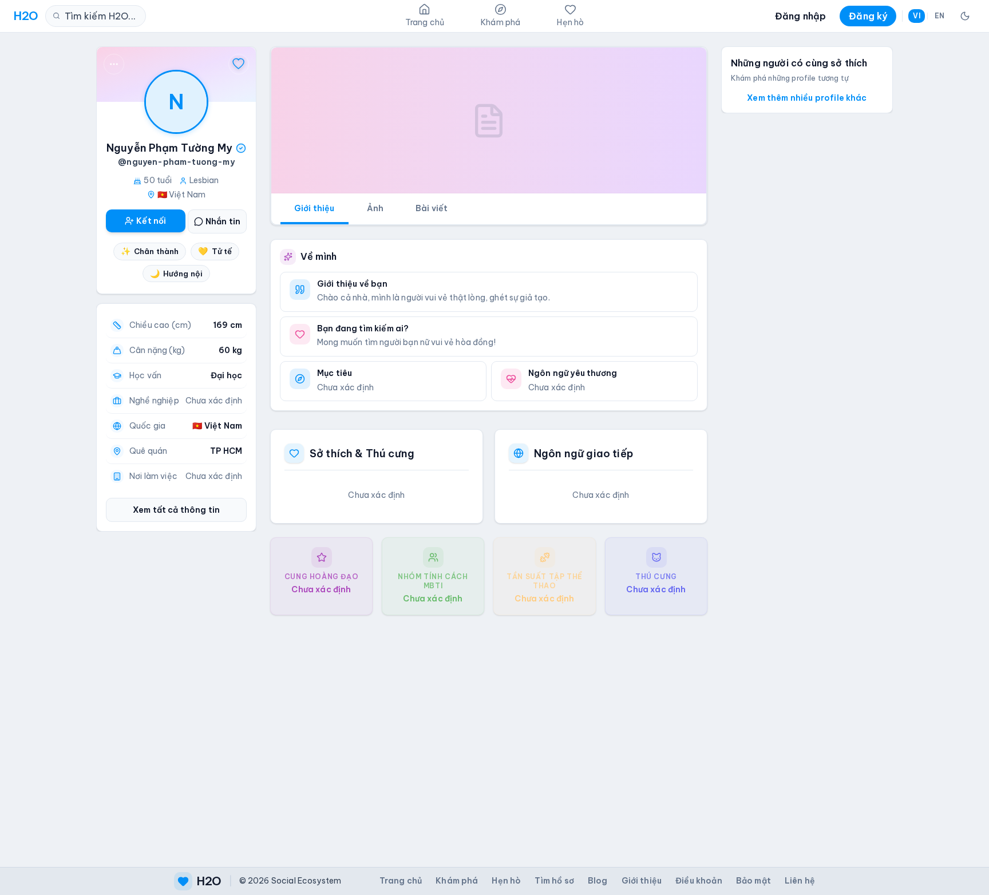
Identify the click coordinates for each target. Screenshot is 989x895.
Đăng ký (868, 16)
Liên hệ (800, 881)
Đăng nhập (800, 16)
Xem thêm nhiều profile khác (807, 98)
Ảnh (375, 208)
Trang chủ (400, 881)
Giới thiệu (314, 208)
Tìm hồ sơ (554, 881)
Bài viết (432, 208)
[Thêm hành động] (114, 64)
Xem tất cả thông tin (176, 510)
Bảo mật (753, 881)
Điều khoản (698, 881)
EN (939, 15)
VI (916, 15)
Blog (598, 881)
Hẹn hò (506, 881)
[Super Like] (238, 64)
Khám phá (457, 881)
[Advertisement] (488, 732)
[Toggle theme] (965, 16)
